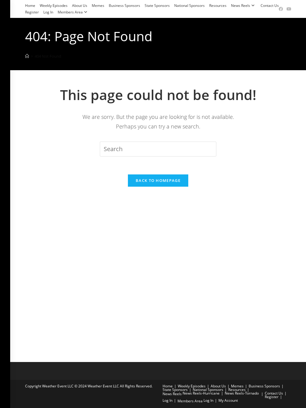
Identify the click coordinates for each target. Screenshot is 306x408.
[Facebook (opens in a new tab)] (281, 9)
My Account (228, 400)
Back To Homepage (158, 180)
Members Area (70, 12)
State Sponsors (157, 5)
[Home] (27, 56)
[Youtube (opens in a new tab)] (288, 9)
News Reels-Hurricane (201, 393)
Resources (218, 5)
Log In (48, 12)
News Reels (240, 5)
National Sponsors (189, 5)
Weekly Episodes (54, 5)
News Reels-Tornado (242, 393)
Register (32, 12)
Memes (98, 5)
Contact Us (270, 5)
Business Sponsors (124, 5)
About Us (79, 5)
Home (30, 5)
